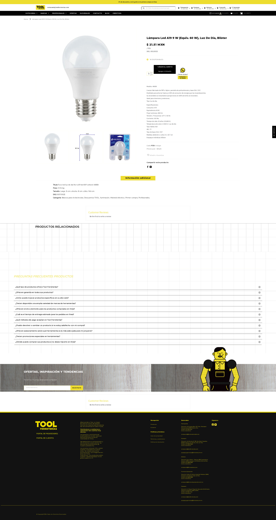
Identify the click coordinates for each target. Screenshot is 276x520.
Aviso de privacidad (156, 436)
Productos (154, 424)
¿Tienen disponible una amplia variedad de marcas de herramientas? (45, 303)
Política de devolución (157, 442)
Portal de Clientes (45, 438)
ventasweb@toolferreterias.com (189, 449)
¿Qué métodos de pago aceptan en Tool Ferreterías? (38, 320)
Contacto (153, 427)
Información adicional (138, 178)
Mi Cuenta (225, 13)
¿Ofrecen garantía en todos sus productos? (34, 292)
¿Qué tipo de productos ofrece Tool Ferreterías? (36, 287)
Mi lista (235, 13)
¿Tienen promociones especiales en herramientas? (37, 336)
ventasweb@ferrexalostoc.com (189, 467)
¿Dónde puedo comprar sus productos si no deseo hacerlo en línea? (45, 342)
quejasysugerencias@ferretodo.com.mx (191, 452)
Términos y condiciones (158, 439)
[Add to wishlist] (148, 155)
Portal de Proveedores (47, 433)
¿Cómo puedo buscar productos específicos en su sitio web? (42, 298)
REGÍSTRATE (76, 388)
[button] (31, 13)
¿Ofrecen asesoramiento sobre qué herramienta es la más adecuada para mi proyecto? (54, 331)
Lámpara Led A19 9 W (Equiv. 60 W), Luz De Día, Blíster (50, 19)
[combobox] (158, 8)
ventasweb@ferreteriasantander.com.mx (192, 482)
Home (26, 19)
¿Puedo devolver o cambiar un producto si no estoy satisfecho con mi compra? (50, 325)
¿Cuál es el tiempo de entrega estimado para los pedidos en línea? (44, 314)
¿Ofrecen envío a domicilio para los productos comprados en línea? (45, 309)
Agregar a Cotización (164, 71)
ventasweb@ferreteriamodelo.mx (190, 434)
